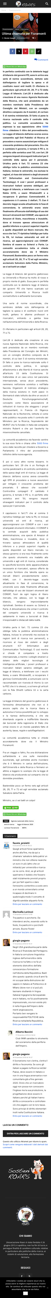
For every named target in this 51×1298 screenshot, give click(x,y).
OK (25, 1293)
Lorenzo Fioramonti (11, 828)
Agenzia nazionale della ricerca (22, 821)
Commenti (42, 60)
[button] (4, 4)
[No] (47, 1287)
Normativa (24, 29)
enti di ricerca (9, 824)
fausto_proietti (21, 843)
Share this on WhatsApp (16, 67)
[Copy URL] (38, 51)
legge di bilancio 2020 (25, 824)
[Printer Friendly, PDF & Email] (11, 809)
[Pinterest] (25, 51)
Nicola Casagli (9, 38)
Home (3, 10)
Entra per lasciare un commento (27, 904)
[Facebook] (12, 51)
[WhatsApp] (32, 51)
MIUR (17, 29)
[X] (19, 51)
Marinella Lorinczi (23, 912)
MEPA (24, 828)
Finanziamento (15, 10)
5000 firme (42, 443)
